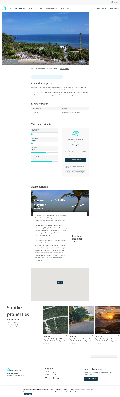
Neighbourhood (64, 68)
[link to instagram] (46, 378)
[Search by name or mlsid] (68, 8)
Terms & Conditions (83, 391)
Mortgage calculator (52, 68)
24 (83, 61)
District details (39, 208)
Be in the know (90, 378)
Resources (113, 8)
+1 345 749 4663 (50, 374)
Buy (30, 8)
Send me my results (75, 159)
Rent (42, 8)
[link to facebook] (49, 378)
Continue (28, 394)
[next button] (15, 324)
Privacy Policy (69, 391)
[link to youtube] (54, 378)
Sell (36, 8)
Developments (51, 8)
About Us (105, 8)
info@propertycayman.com (53, 372)
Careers (98, 8)
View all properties (13, 319)
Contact (62, 8)
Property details (40, 68)
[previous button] (9, 324)
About (32, 68)
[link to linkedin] (58, 378)
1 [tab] (54, 332)
